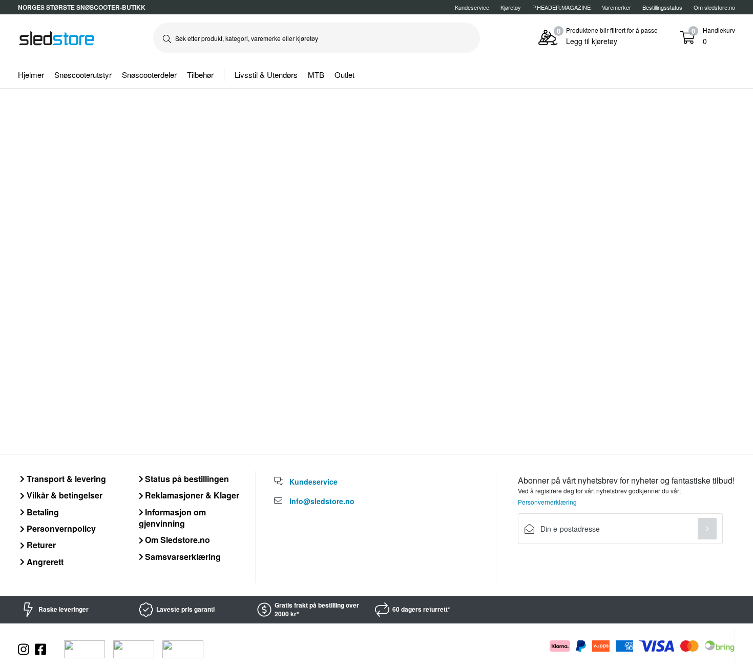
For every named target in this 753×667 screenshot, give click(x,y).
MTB (316, 74)
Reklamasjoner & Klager (191, 495)
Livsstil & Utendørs (266, 74)
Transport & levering (65, 479)
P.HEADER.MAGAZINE (561, 7)
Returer (40, 545)
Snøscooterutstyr (83, 74)
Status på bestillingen (186, 479)
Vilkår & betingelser (63, 495)
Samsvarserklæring (182, 556)
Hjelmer (31, 74)
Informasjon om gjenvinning (172, 517)
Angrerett (44, 562)
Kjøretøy (510, 7)
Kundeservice (472, 7)
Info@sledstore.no (321, 501)
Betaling (42, 512)
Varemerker (616, 7)
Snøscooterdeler (149, 74)
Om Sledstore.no (176, 540)
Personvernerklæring (547, 501)
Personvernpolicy (60, 528)
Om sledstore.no (714, 7)
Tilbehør (200, 74)
